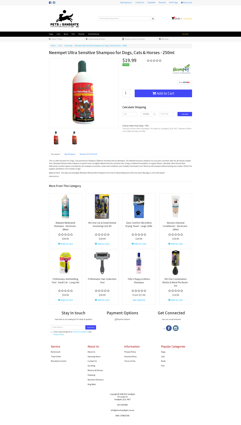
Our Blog (91, 366)
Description (55, 154)
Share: (181, 83)
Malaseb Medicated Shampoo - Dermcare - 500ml (65, 226)
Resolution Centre (58, 361)
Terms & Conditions (80, 332)
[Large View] (56, 138)
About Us (91, 352)
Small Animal (93, 34)
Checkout (187, 19)
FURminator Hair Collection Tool (102, 281)
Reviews (83, 154)
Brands (185, 34)
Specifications (69, 154)
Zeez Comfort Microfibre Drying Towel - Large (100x (138, 224)
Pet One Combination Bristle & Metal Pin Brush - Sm (175, 283)
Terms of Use (129, 361)
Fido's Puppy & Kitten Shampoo (139, 281)
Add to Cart (165, 94)
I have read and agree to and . (72, 333)
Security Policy (130, 356)
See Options (139, 300)
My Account (55, 352)
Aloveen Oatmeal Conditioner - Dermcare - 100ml (175, 226)
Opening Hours (126, 2)
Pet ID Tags (173, 2)
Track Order (56, 356)
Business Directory (95, 379)
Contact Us (139, 2)
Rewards (162, 2)
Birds (66, 34)
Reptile (81, 34)
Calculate (184, 114)
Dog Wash (151, 2)
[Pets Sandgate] (64, 18)
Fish (73, 34)
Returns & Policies (95, 370)
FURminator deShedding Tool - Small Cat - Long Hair (65, 281)
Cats (58, 34)
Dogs (51, 34)
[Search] (152, 18)
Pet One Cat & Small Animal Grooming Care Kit (102, 224)
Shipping (91, 375)
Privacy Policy (58, 334)
